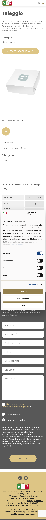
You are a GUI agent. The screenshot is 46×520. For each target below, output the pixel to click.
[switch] (40, 261)
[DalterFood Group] (7, 3)
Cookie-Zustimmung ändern (23, 514)
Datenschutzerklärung (15, 512)
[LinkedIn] (20, 478)
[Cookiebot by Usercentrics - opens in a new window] (28, 213)
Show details (33, 285)
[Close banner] (42, 213)
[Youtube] (26, 478)
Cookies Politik (33, 512)
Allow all (23, 292)
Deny (23, 305)
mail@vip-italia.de (35, 501)
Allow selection (23, 299)
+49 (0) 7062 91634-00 (25, 498)
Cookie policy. (16, 245)
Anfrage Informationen (20, 51)
